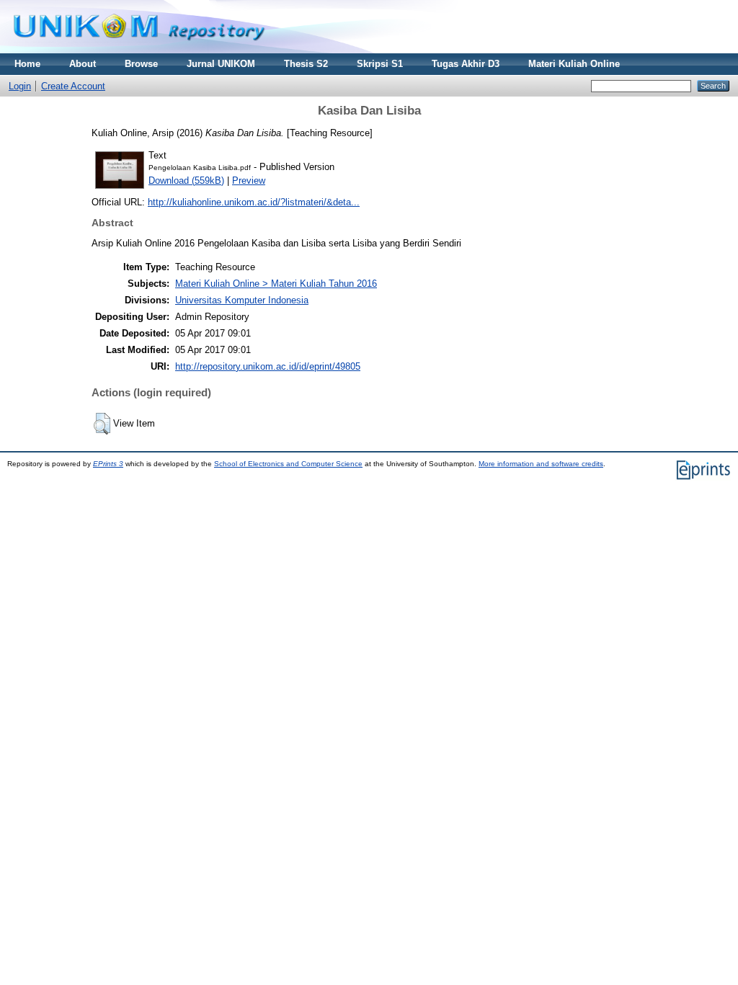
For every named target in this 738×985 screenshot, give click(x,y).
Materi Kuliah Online (574, 63)
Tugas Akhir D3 (465, 63)
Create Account (73, 86)
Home (27, 63)
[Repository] (139, 50)
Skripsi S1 (380, 63)
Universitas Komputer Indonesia (241, 300)
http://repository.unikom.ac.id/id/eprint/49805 (267, 366)
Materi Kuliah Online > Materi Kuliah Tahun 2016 (276, 283)
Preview (248, 180)
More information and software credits (541, 464)
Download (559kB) (186, 180)
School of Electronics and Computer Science (288, 464)
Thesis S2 (306, 63)
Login (20, 86)
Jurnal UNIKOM (221, 63)
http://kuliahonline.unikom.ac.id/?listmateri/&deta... (254, 202)
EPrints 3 (108, 464)
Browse (141, 63)
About (82, 63)
